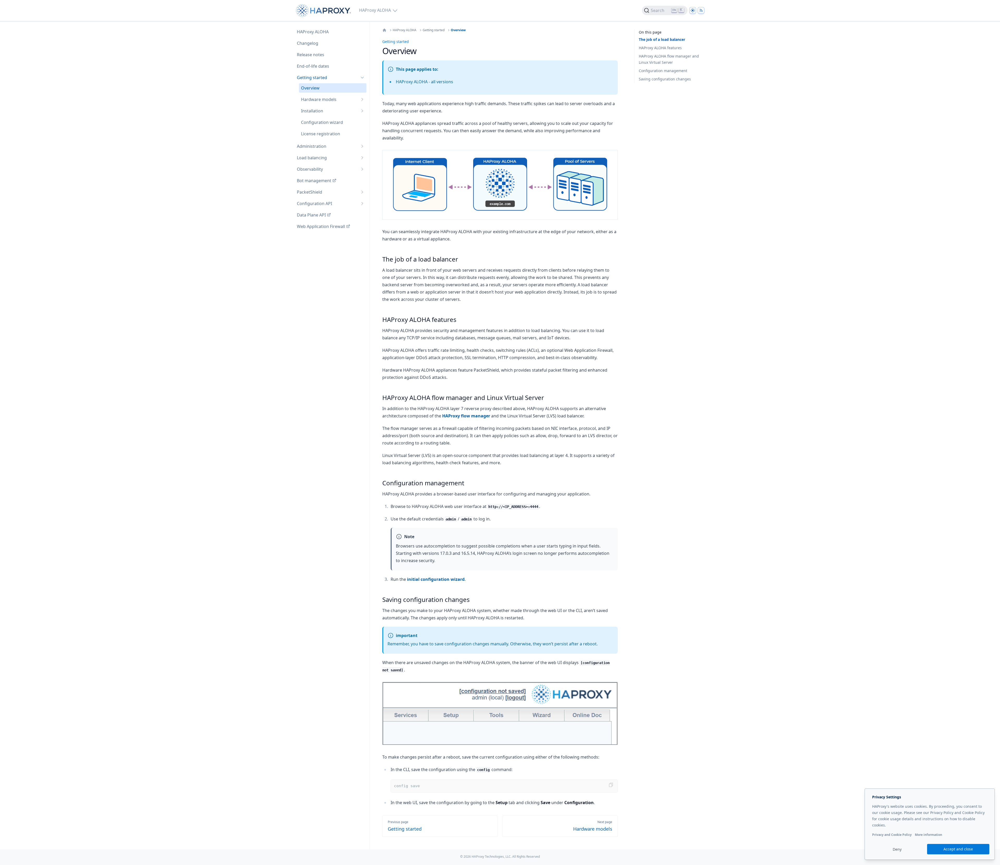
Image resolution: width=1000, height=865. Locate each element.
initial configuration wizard (436, 579)
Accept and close (958, 849)
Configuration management (663, 70)
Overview (458, 30)
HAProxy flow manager (466, 416)
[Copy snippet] (611, 784)
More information (928, 834)
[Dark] (693, 10)
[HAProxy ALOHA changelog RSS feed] (701, 10)
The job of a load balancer (662, 39)
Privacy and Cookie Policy (892, 834)
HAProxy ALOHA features (660, 47)
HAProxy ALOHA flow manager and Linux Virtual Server (669, 59)
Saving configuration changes (665, 79)
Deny (897, 849)
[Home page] (324, 10)
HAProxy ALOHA (404, 30)
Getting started (434, 30)
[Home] (384, 30)
